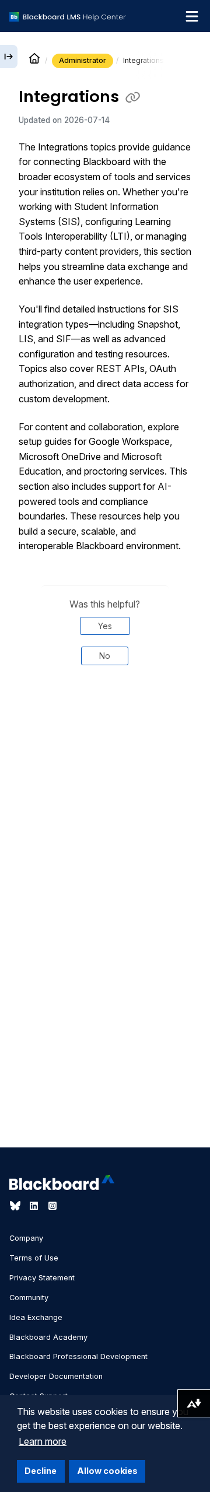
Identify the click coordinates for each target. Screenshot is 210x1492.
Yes (105, 626)
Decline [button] (40, 1471)
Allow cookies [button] (107, 1471)
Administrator (82, 60)
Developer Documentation (56, 1376)
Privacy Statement (42, 1277)
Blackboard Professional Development (78, 1356)
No (104, 656)
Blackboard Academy (48, 1337)
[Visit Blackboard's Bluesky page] (16, 1206)
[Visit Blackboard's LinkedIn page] (35, 1206)
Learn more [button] (42, 1441)
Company (26, 1238)
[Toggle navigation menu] (191, 16)
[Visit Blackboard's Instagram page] (52, 1206)
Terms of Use (33, 1258)
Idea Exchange (35, 1317)
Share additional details (105, 727)
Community (28, 1297)
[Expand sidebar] (9, 56)
